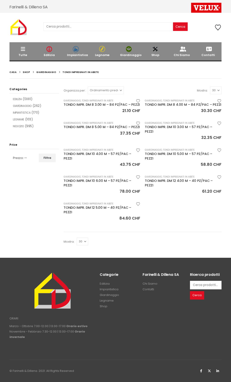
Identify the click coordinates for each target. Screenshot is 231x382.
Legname (102, 55)
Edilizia (49, 55)
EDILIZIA (17, 99)
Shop (155, 55)
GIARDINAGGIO (72, 100)
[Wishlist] (218, 27)
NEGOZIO (18, 126)
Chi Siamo (182, 55)
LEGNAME (18, 119)
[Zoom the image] (52, 275)
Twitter (209, 371)
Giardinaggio (130, 55)
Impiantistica (77, 55)
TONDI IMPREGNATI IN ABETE (97, 100)
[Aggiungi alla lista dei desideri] (138, 101)
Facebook (201, 371)
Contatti (208, 55)
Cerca (180, 26)
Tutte (22, 55)
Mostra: (202, 90)
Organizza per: (74, 90)
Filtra (47, 158)
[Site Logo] (18, 27)
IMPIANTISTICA (22, 113)
